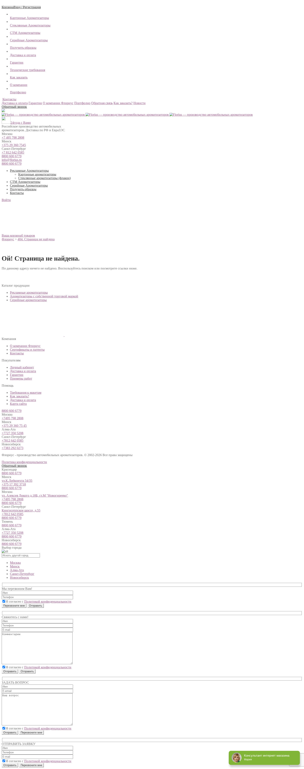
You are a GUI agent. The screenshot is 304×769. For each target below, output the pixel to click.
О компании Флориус (25, 346)
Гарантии (16, 375)
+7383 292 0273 (12, 448)
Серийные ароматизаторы (28, 300)
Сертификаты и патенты (27, 349)
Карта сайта (18, 403)
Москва (15, 562)
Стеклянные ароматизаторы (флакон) (44, 178)
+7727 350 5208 (12, 433)
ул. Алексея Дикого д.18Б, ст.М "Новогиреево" (35, 495)
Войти (6, 200)
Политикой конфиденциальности (47, 601)
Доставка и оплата (23, 371)
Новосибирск (19, 577)
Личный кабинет (22, 367)
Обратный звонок (14, 106)
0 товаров (28, 235)
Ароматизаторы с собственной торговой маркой (44, 296)
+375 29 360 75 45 (14, 425)
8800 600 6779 (12, 156)
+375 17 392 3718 (14, 484)
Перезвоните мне (14, 605)
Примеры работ (21, 378)
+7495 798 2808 (12, 418)
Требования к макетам (25, 392)
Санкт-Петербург (22, 574)
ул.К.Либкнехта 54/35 (17, 480)
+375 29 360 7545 (14, 145)
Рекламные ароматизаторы (29, 292)
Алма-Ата (17, 570)
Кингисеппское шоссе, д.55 (21, 510)
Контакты (9, 99)
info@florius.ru (12, 160)
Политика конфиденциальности (24, 462)
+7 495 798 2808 (13, 137)
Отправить (10, 671)
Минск (15, 566)
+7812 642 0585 (12, 440)
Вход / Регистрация (27, 7)
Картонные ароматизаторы (37, 174)
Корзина (7, 7)
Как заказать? (19, 396)
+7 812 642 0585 (13, 152)
